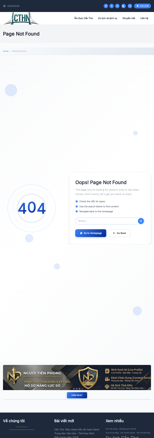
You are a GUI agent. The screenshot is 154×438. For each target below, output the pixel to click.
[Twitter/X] (111, 6)
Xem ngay (76, 395)
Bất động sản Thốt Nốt (127, 429)
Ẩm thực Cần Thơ (83, 18)
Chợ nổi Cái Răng (112, 433)
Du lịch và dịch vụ (107, 18)
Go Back (121, 233)
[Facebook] (106, 6)
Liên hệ (144, 18)
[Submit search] (141, 221)
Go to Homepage (93, 233)
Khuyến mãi (129, 18)
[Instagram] (117, 6)
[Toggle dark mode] (123, 6)
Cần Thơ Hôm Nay (143, 433)
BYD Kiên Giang (112, 429)
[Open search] (130, 6)
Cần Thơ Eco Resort (127, 433)
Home (6, 51)
